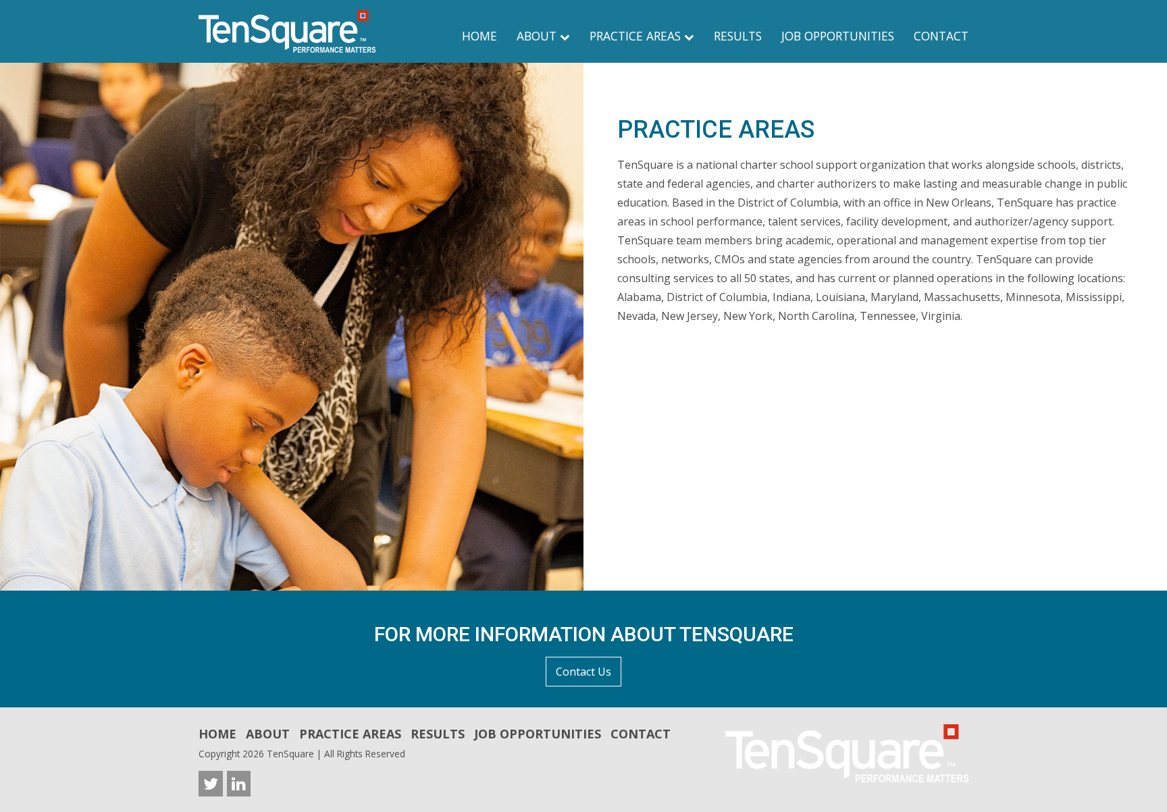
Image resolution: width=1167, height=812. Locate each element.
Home (479, 36)
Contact (941, 36)
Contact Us (583, 671)
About (538, 36)
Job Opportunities (837, 36)
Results (738, 36)
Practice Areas (637, 36)
